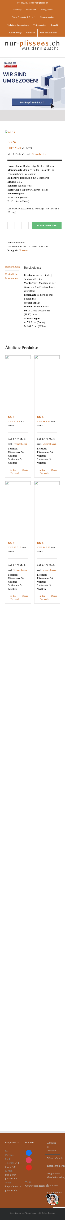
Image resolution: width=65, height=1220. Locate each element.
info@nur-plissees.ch (39, 3)
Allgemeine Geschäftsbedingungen (52, 1175)
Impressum (52, 1185)
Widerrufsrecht (52, 1158)
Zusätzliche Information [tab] (11, 276)
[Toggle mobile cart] (52, 52)
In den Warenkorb (47, 225)
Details (25, 470)
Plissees (23, 250)
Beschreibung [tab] (12, 266)
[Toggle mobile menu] (58, 52)
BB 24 (11, 417)
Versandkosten (39, 154)
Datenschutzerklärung (52, 1165)
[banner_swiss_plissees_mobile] (32, 58)
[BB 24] (18, 383)
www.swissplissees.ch (37, 1185)
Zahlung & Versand (51, 1146)
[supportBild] (53, 1192)
